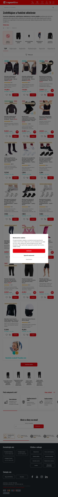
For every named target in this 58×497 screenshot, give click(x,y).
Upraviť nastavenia (29, 255)
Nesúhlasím (29, 259)
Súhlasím (29, 250)
